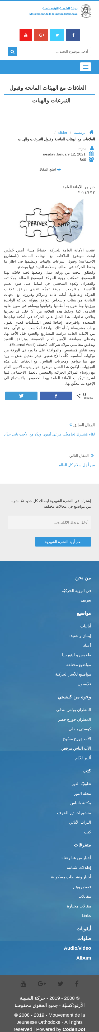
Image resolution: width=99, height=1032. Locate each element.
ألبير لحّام (83, 758)
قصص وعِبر (81, 886)
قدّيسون (84, 684)
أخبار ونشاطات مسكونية (71, 877)
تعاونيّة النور (81, 783)
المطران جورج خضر (74, 719)
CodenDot (74, 1029)
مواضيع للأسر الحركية (73, 674)
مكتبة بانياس (80, 803)
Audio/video (77, 948)
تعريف (86, 600)
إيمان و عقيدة (79, 635)
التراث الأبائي (80, 822)
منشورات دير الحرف (74, 812)
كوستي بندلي (80, 729)
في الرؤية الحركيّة (76, 590)
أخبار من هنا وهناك (75, 857)
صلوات (84, 938)
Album (83, 958)
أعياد (87, 645)
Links (86, 915)
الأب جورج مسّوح (77, 738)
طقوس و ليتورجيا (76, 655)
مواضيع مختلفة (78, 664)
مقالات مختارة (79, 906)
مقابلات (84, 896)
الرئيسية (80, 132)
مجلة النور (82, 793)
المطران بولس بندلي (73, 709)
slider (62, 132)
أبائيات (85, 626)
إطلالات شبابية (79, 867)
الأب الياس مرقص (76, 748)
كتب (87, 832)
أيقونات (84, 928)
